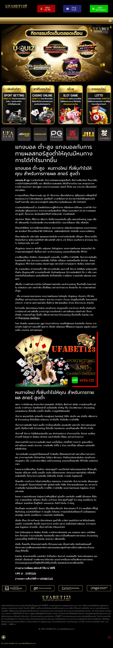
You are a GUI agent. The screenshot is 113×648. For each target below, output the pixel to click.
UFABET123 (46, 579)
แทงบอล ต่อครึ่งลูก (30, 318)
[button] (110, 20)
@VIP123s (30, 573)
